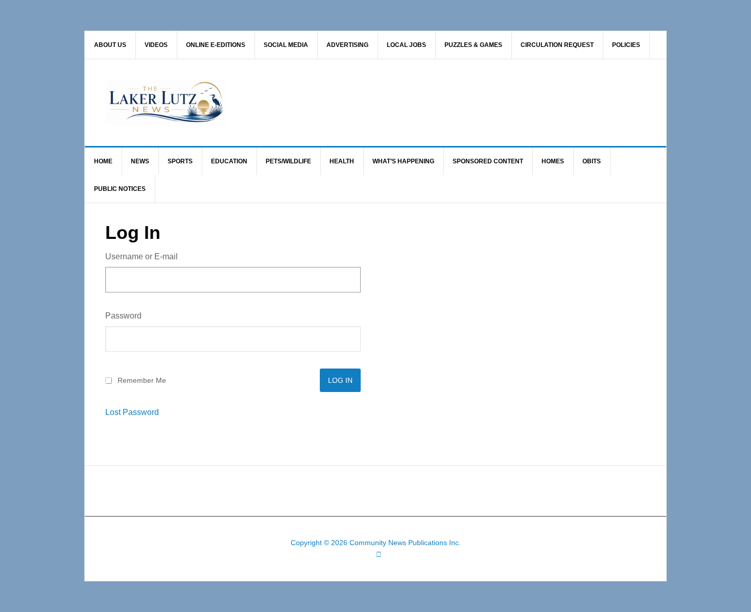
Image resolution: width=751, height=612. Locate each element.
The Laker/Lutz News (401, 103)
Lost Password (132, 412)
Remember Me (142, 380)
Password (123, 315)
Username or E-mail (141, 256)
